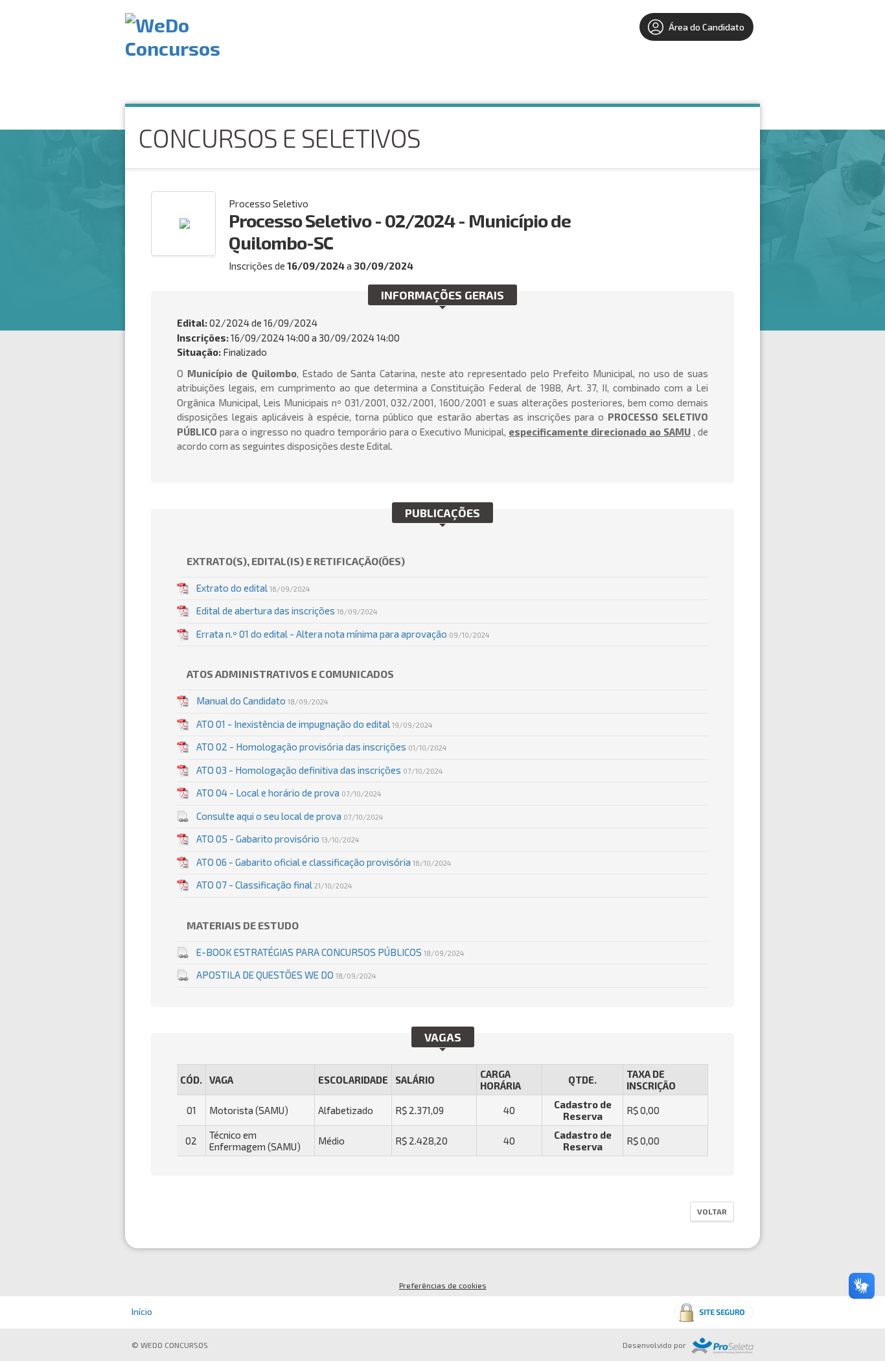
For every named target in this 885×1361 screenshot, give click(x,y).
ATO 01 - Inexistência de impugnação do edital (314, 724)
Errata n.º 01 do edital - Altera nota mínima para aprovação (342, 634)
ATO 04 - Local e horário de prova (288, 792)
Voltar (712, 1211)
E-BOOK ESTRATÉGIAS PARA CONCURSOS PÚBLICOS (330, 952)
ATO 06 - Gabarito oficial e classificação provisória (323, 862)
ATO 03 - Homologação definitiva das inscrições (319, 770)
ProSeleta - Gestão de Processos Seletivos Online (722, 1346)
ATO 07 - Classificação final (274, 884)
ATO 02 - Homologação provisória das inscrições (321, 746)
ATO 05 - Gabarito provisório (277, 838)
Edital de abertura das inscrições (286, 610)
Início (142, 1311)
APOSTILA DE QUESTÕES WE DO (286, 975)
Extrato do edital (253, 588)
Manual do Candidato (262, 700)
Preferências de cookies (443, 1285)
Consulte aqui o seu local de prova (289, 816)
